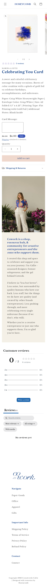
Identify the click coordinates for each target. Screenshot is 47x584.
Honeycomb (23, 583)
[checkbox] (10, 429)
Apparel (16, 507)
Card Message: (9, 119)
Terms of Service (20, 535)
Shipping (5, 139)
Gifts (14, 513)
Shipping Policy (20, 529)
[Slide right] (29, 59)
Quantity (6, 144)
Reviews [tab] (10, 410)
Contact (16, 563)
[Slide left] (18, 59)
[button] (5, 4)
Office (15, 501)
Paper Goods (18, 495)
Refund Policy (19, 546)
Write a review (23, 400)
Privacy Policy (19, 541)
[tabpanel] (23, 441)
